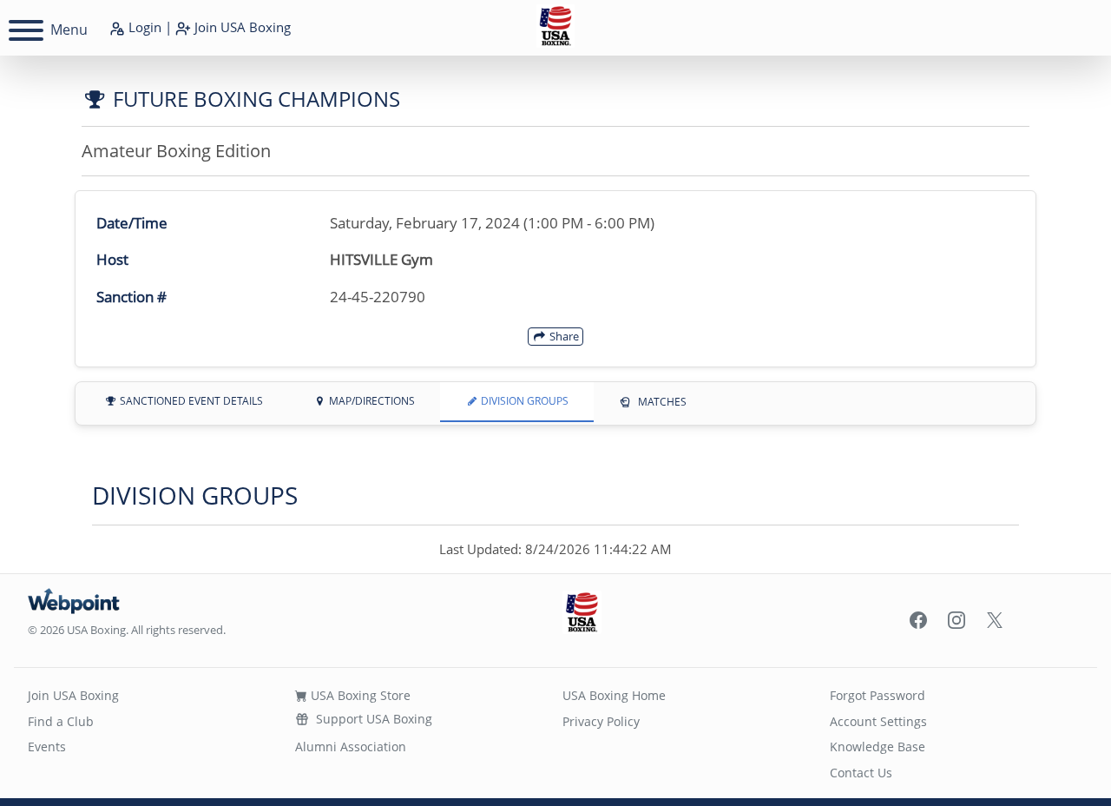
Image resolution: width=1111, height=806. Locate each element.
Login (143, 27)
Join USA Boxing (73, 695)
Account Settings (878, 721)
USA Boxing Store (359, 695)
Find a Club (61, 721)
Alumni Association (350, 746)
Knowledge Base (877, 746)
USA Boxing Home (614, 695)
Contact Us (861, 772)
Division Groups (523, 400)
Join (241, 27)
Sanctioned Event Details (190, 400)
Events (47, 746)
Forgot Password (877, 695)
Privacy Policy (601, 721)
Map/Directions (370, 400)
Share (563, 336)
